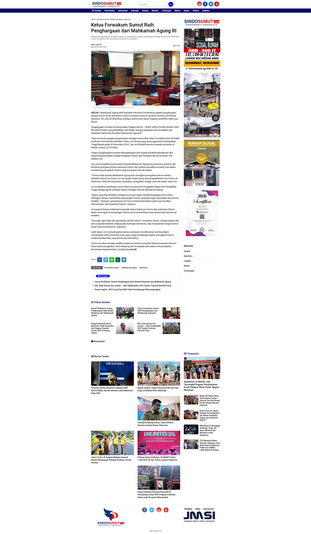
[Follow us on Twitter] (151, 509)
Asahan (187, 251)
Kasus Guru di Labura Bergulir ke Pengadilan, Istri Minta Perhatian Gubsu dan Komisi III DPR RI (210, 415)
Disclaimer (208, 509)
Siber (197, 509)
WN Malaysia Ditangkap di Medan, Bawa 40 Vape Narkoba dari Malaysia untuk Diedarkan (210, 430)
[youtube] (216, 4)
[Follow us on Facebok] (144, 509)
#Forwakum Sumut (111, 268)
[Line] (111, 259)
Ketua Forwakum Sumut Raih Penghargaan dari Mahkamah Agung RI (148, 310)
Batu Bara (188, 256)
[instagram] (199, 4)
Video (196, 10)
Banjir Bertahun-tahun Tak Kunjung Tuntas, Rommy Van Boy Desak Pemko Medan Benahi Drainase (210, 400)
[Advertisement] (202, 311)
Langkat (187, 261)
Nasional (123, 10)
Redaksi (188, 509)
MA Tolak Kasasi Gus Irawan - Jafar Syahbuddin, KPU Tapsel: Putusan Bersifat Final (133, 285)
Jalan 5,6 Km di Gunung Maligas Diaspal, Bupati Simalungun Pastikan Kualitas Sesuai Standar (111, 460)
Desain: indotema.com (156, 531)
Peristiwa (109, 10)
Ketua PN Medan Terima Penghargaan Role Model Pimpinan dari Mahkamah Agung (133, 281)
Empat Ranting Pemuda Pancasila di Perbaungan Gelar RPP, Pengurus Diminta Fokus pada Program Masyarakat (156, 494)
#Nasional (143, 268)
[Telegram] (123, 259)
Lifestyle (166, 10)
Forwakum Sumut (103, 19)
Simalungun (189, 271)
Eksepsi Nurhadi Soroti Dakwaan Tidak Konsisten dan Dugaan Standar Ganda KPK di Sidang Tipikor (102, 328)
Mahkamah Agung (116, 19)
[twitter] (210, 4)
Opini (186, 10)
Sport (177, 10)
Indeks (206, 10)
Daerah (135, 10)
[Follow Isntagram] (158, 509)
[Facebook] (99, 259)
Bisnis (155, 10)
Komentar (177, 45)
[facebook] (205, 4)
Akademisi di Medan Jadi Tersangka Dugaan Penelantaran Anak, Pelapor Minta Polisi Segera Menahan (201, 385)
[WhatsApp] (117, 259)
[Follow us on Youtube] (166, 509)
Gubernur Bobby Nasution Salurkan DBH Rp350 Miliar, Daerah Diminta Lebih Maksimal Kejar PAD (112, 390)
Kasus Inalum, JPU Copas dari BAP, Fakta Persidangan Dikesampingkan (127, 289)
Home (97, 10)
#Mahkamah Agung (129, 268)
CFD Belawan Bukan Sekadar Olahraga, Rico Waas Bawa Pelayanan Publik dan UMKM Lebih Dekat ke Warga (210, 445)
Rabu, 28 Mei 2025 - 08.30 (99, 47)
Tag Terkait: (97, 268)
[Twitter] (105, 259)
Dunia (145, 10)
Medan (187, 266)
